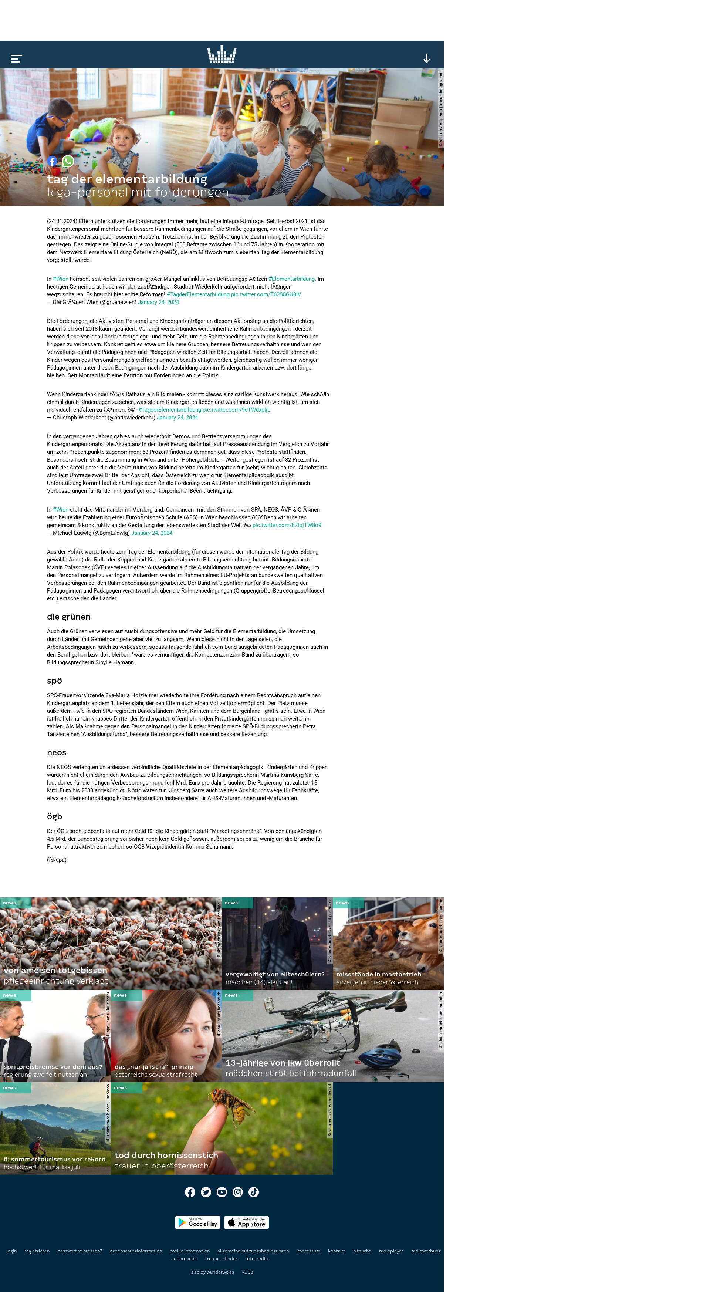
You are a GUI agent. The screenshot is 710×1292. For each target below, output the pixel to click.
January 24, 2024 (158, 302)
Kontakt (337, 1251)
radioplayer (392, 1251)
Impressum (309, 1251)
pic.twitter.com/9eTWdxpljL (236, 410)
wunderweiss (220, 1272)
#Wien (60, 279)
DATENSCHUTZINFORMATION (136, 1251)
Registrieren (37, 1251)
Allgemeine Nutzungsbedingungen (253, 1251)
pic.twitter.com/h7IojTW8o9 (287, 525)
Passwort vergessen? (79, 1251)
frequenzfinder (222, 1258)
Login (12, 1251)
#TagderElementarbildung (198, 294)
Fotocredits (257, 1258)
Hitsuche (362, 1251)
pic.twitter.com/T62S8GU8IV (266, 294)
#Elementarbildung (291, 279)
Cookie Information (190, 1251)
